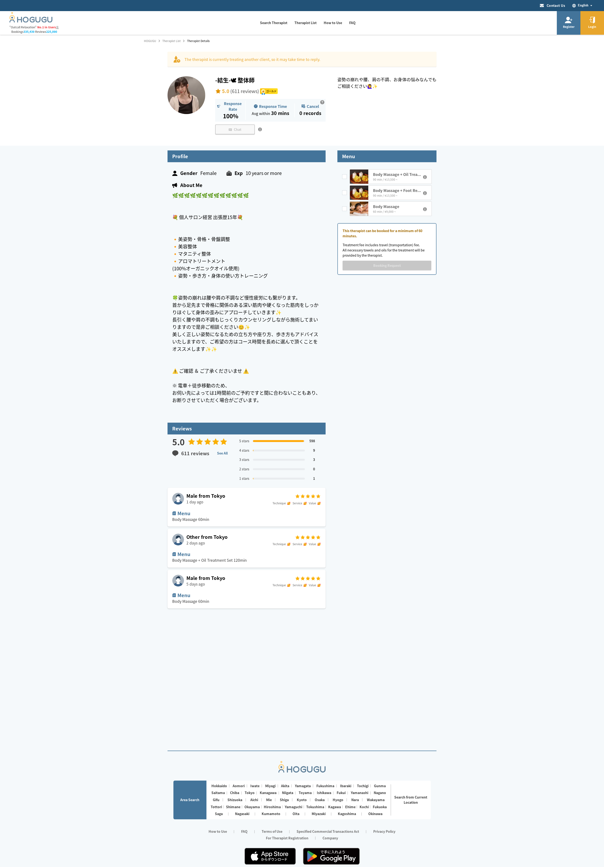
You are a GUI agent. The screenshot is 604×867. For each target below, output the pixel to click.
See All (222, 453)
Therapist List (171, 40)
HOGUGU (150, 40)
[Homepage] (30, 21)
